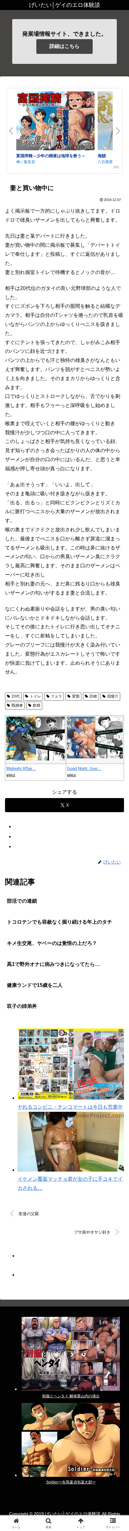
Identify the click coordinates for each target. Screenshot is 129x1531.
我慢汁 (112, 696)
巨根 (93, 696)
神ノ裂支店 (25, 161)
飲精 (36, 705)
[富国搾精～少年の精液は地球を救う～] (55, 121)
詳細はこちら (64, 46)
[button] (116, 1046)
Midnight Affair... (21, 768)
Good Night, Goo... (84, 768)
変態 (76, 696)
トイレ (35, 696)
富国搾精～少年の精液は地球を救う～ (50, 155)
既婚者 (17, 705)
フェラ (56, 696)
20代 (16, 696)
